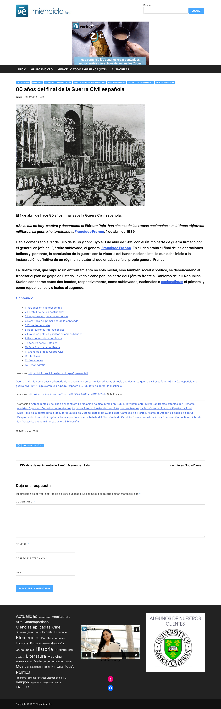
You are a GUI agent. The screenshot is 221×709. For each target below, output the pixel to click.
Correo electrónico (31, 558)
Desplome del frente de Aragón (36, 417)
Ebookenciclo (23, 82)
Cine (56, 627)
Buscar (147, 5)
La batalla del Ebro (97, 417)
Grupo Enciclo (42, 69)
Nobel (46, 666)
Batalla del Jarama (80, 412)
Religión (22, 682)
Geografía (57, 643)
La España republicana (154, 408)
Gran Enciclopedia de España (58, 82)
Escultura (47, 638)
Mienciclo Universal (165, 82)
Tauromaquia (47, 683)
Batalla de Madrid (57, 412)
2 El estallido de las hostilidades (44, 312)
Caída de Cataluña (120, 417)
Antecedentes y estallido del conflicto (54, 403)
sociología (36, 682)
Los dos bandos (129, 408)
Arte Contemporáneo (32, 622)
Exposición (60, 638)
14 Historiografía (35, 365)
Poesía (69, 666)
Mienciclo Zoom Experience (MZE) (82, 69)
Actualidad (27, 616)
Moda (69, 661)
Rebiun (64, 678)
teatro (58, 682)
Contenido (24, 298)
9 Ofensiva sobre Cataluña (41, 343)
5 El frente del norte (37, 325)
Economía (60, 632)
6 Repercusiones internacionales (44, 329)
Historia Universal (116, 82)
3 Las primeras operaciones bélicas (46, 316)
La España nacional (180, 408)
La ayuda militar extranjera (47, 421)
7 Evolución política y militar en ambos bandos (53, 334)
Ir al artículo (114, 385)
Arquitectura (61, 617)
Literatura (36, 656)
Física (34, 643)
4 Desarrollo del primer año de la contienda (51, 321)
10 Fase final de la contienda (42, 347)
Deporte (47, 632)
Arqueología (44, 617)
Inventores (20, 657)
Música (22, 666)
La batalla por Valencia (71, 417)
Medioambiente (24, 661)
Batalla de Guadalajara (106, 412)
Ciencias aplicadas (33, 627)
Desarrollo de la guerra (31, 412)
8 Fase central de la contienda (43, 338)
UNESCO (22, 687)
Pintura (57, 666)
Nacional (35, 666)
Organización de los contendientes (49, 408)
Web (18, 572)
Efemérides (37, 82)
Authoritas (120, 69)
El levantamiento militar (137, 403)
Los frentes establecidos (168, 403)
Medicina (55, 656)
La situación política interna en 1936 (100, 403)
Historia (27, 445)
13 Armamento (34, 360)
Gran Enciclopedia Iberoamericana (89, 82)
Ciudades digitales (24, 632)
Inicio (22, 69)
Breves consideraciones (147, 417)
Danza (38, 632)
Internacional (64, 650)
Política (38, 445)
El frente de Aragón (157, 412)
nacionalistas (172, 282)
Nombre (22, 544)
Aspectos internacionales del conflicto (95, 408)
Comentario (25, 501)
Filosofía (22, 643)
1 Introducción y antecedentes (43, 307)
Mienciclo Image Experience (140, 82)
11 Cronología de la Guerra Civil (44, 351)
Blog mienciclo (43, 704)
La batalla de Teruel (182, 412)
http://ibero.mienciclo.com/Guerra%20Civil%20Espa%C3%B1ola (67, 394)
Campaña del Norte (132, 412)
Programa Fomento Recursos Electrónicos (38, 677)
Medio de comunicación (49, 661)
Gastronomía (44, 644)
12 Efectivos (32, 356)
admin (19, 97)
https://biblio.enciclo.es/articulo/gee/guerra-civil (58, 373)
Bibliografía (72, 421)
